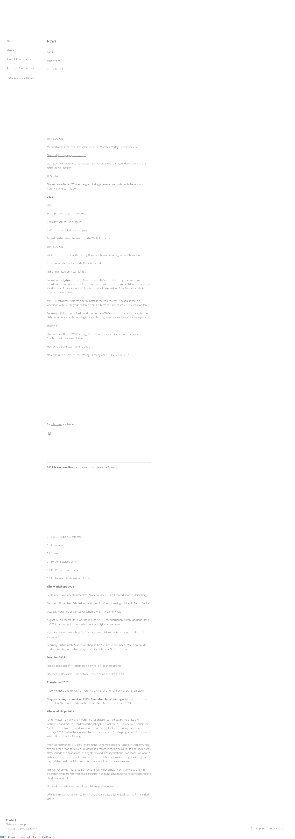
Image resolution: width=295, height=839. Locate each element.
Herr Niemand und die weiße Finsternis (70, 690)
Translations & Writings (20, 77)
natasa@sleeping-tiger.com (21, 828)
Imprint (260, 828)
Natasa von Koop (20, 12)
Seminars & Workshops (20, 68)
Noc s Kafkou (131, 632)
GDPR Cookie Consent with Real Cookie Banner (27, 837)
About (10, 41)
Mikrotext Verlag (109, 147)
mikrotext (56, 424)
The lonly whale (112, 611)
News (10, 50)
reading (117, 699)
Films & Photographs (18, 59)
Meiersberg (140, 595)
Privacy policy (276, 828)
